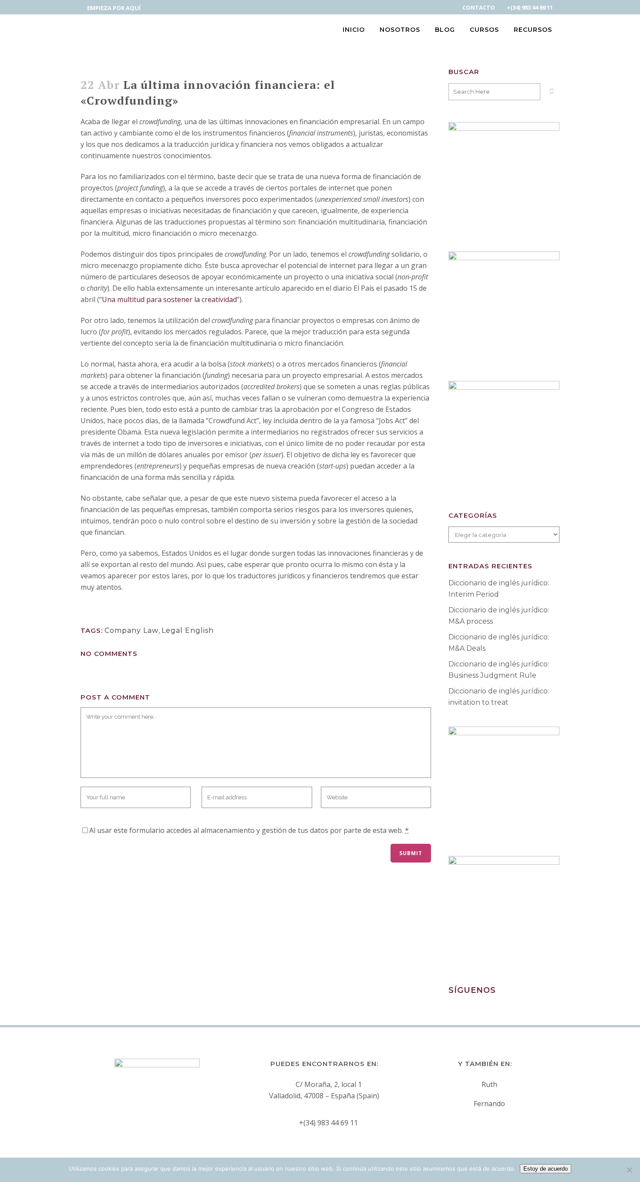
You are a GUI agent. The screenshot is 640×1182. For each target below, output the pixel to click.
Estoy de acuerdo (545, 1168)
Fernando (489, 1103)
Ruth (489, 1084)
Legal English (188, 630)
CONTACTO (478, 7)
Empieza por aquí (114, 8)
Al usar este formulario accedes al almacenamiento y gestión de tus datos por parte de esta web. (249, 830)
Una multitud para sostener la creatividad (169, 299)
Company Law (131, 630)
